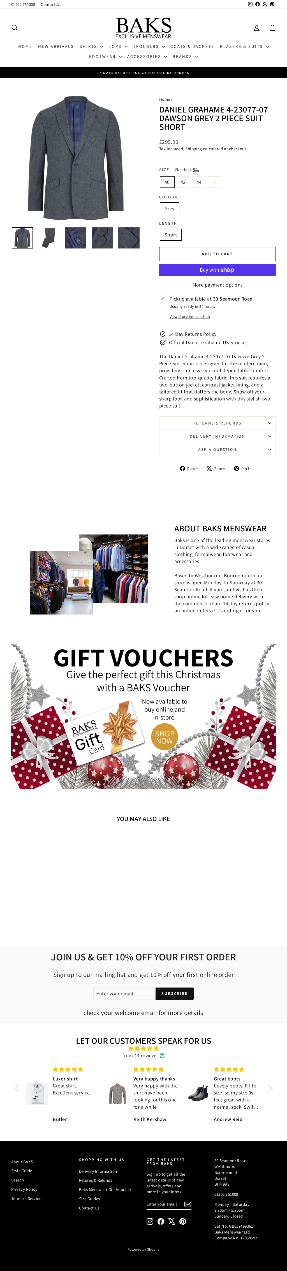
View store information (190, 316)
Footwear (103, 56)
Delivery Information (217, 436)
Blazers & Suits (242, 46)
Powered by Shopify (143, 1249)
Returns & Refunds (217, 423)
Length (168, 223)
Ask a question (217, 449)
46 (215, 182)
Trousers (147, 46)
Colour (168, 197)
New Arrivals (56, 46)
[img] (144, 1048)
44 (199, 182)
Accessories (145, 56)
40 (167, 182)
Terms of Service (26, 1198)
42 (183, 182)
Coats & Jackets (192, 46)
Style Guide (21, 1170)
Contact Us (51, 4)
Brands (183, 56)
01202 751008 (23, 4)
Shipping (193, 148)
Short (171, 234)
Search (17, 1180)
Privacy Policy (24, 1189)
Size (175, 169)
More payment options (218, 285)
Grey (170, 208)
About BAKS (22, 1161)
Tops (116, 46)
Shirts (89, 46)
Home (25, 46)
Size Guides (89, 1198)
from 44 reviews (140, 1055)
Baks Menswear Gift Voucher (105, 1189)
